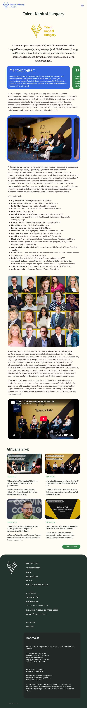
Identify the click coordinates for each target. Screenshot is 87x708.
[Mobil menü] (82, 5)
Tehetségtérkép (33, 568)
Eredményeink (32, 576)
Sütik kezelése (32, 597)
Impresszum (31, 593)
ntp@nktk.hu (38, 671)
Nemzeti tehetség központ (37, 585)
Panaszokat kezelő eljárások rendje (42, 610)
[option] (38, 77)
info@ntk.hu (38, 658)
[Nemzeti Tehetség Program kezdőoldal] (16, 5)
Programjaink (32, 564)
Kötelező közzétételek (36, 614)
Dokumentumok (33, 602)
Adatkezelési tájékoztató (37, 606)
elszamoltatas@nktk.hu (42, 678)
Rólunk (29, 581)
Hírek (28, 572)
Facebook (30, 627)
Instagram (30, 623)
